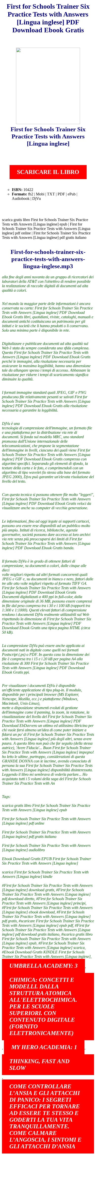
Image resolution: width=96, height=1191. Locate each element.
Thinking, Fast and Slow (39, 1064)
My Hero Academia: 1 (44, 1047)
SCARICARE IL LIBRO (48, 172)
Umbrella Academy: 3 (43, 966)
